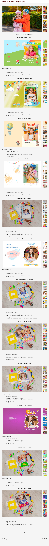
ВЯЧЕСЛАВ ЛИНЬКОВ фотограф (13, 1)
